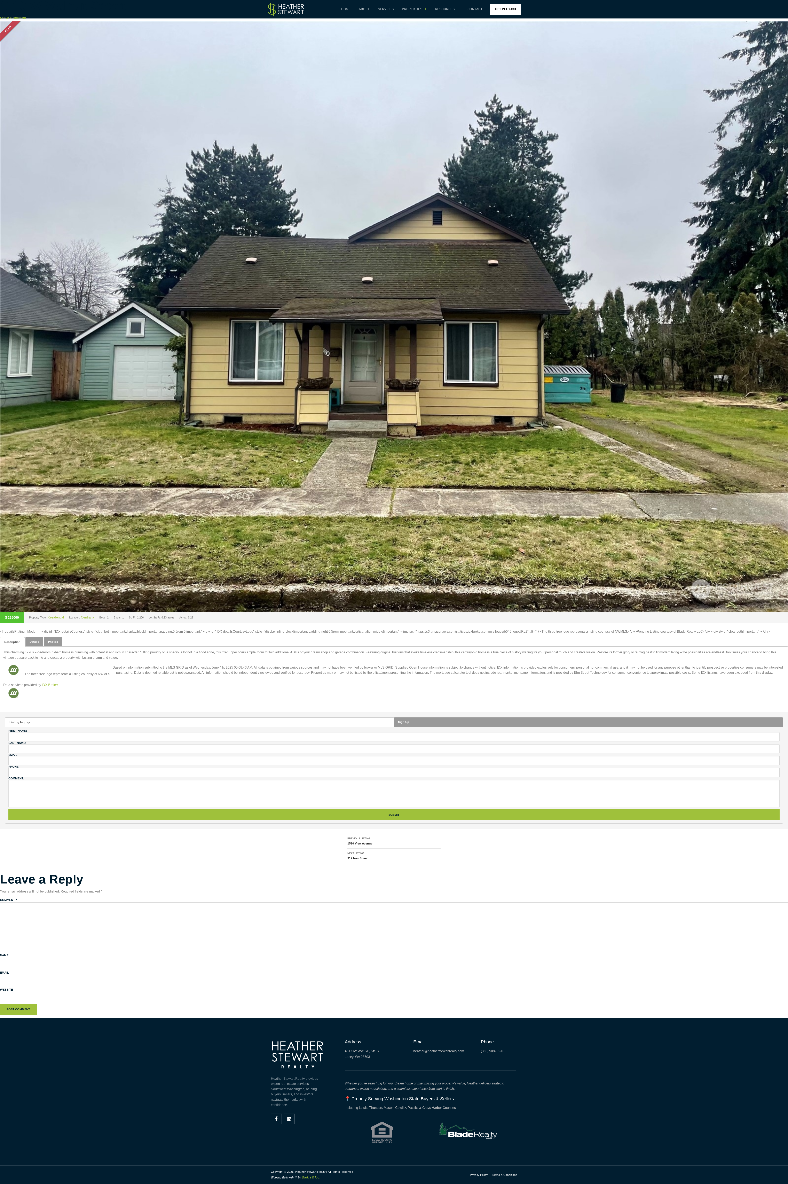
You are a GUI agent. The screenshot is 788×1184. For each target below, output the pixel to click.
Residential (55, 617)
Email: (13, 754)
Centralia (87, 617)
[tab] (12, 642)
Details (34, 641)
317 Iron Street (357, 856)
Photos (53, 641)
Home (346, 9)
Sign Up (403, 722)
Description (12, 642)
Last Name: (17, 742)
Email (4, 972)
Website (6, 989)
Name (4, 955)
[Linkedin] (289, 1119)
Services (386, 9)
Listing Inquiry (19, 722)
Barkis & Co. (311, 1177)
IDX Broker (50, 685)
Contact (475, 9)
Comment (8, 899)
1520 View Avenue (359, 841)
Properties (412, 9)
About (364, 9)
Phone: (13, 766)
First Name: (17, 730)
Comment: (16, 778)
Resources (445, 9)
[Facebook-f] (276, 1119)
